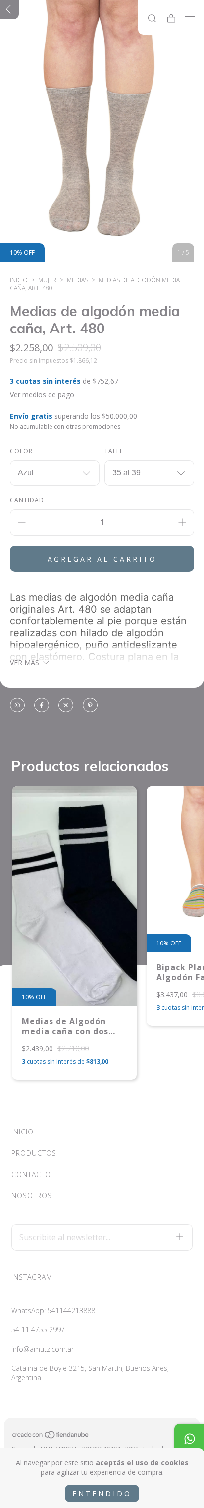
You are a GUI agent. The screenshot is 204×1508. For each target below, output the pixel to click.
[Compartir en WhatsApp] (17, 706)
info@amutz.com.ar (42, 1349)
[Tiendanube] (51, 1436)
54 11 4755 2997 (38, 1329)
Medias (77, 280)
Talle (113, 451)
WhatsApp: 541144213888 (53, 1310)
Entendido (102, 1493)
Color (21, 451)
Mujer (47, 280)
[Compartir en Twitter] (65, 706)
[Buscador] (152, 18)
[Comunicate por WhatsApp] (189, 1439)
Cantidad (27, 500)
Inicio (19, 280)
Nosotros (31, 1195)
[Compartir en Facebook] (41, 706)
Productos (33, 1153)
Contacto (31, 1174)
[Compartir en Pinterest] (90, 706)
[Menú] (190, 18)
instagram (31, 1277)
